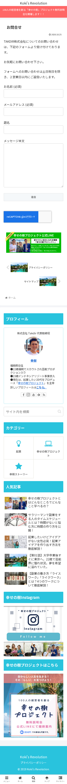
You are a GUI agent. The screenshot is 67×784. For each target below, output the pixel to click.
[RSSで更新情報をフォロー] (44, 394)
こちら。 (41, 387)
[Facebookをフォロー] (23, 394)
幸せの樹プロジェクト (31, 383)
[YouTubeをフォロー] (33, 394)
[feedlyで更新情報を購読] (38, 394)
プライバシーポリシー (33, 762)
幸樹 (33, 360)
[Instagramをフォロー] (28, 394)
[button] (59, 411)
